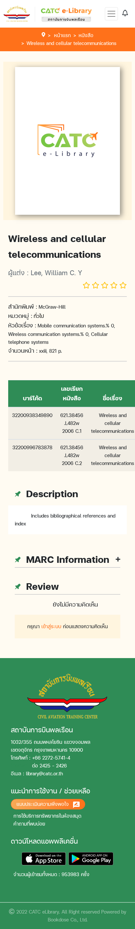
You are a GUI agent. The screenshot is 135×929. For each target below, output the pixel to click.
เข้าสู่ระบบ (51, 626)
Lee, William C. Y (56, 272)
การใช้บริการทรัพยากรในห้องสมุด (47, 816)
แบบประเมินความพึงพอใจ (43, 804)
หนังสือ (86, 35)
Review (41, 586)
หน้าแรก (62, 35)
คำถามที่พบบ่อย (29, 824)
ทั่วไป (39, 316)
